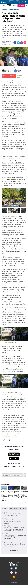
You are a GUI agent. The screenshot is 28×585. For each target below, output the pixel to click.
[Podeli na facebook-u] (14, 42)
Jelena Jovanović (20, 71)
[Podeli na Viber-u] (21, 42)
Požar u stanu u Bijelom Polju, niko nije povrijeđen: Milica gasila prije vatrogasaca (15, 536)
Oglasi (17, 2)
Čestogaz (5, 475)
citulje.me (11, 2)
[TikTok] (22, 466)
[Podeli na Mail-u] (24, 42)
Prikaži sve (14, 551)
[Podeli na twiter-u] (18, 42)
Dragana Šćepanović (8, 71)
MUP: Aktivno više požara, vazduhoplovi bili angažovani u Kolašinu (12, 521)
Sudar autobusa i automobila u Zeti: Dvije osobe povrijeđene (14, 514)
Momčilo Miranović (17, 475)
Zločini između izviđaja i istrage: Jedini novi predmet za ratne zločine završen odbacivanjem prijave (15, 544)
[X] (9, 466)
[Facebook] (5, 466)
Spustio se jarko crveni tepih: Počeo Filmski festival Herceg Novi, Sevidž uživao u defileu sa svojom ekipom (14, 529)
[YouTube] (14, 466)
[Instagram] (18, 466)
